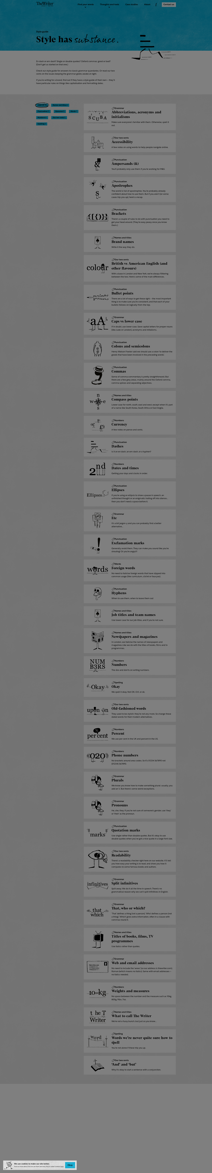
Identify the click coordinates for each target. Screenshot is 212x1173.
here (62, 1166)
